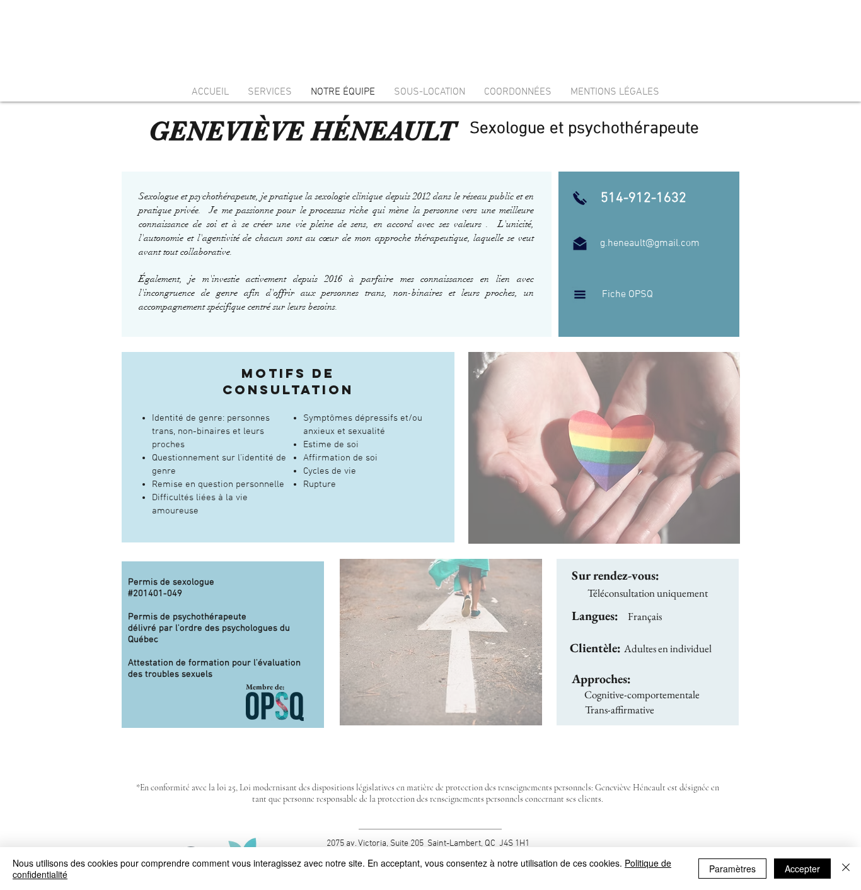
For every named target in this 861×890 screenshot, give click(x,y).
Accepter (802, 868)
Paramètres (732, 868)
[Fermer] (845, 868)
